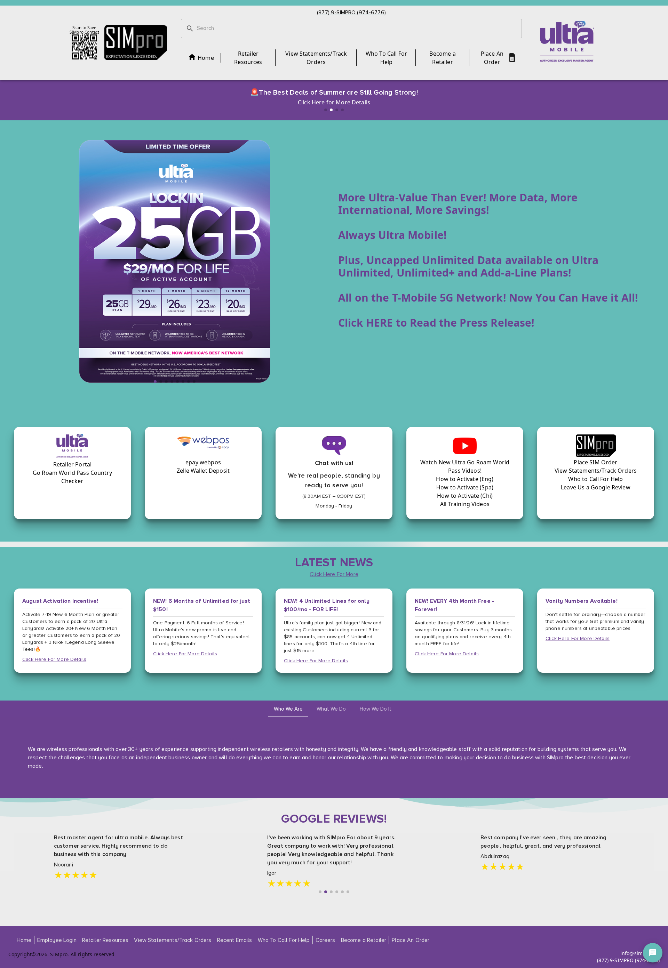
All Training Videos (465, 504)
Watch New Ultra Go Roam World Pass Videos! (464, 466)
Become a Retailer (442, 58)
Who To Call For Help (386, 58)
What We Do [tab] (331, 709)
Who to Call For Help (595, 479)
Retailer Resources (248, 58)
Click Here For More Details (54, 659)
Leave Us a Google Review (595, 487)
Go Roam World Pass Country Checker (72, 477)
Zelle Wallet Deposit (203, 470)
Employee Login (57, 940)
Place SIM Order (595, 462)
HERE (379, 322)
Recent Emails (234, 940)
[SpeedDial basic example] (652, 952)
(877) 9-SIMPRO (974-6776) (628, 960)
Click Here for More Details (334, 102)
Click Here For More (334, 574)
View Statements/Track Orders (316, 58)
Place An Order (492, 58)
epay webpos (203, 462)
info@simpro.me (640, 953)
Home (206, 58)
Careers (325, 940)
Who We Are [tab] (288, 709)
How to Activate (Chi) (465, 495)
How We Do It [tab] (375, 709)
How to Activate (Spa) (464, 487)
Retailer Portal (72, 464)
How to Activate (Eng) (464, 479)
